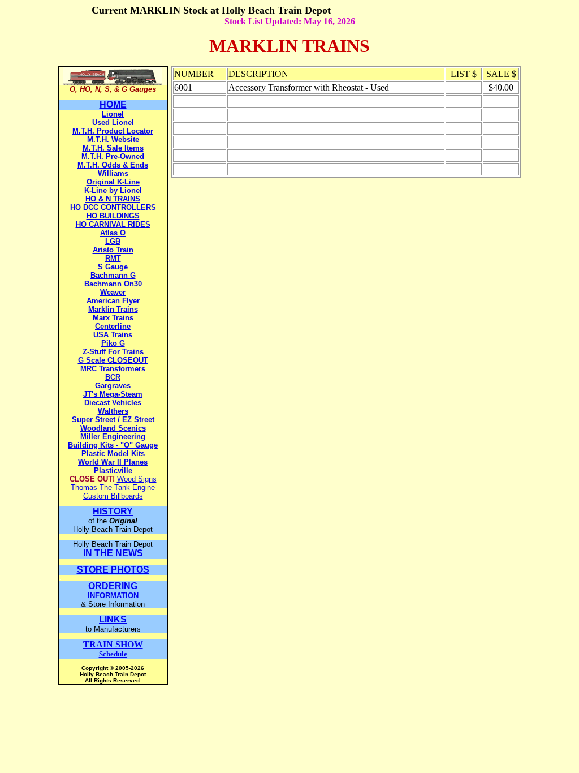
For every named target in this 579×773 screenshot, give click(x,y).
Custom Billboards (113, 496)
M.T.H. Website (113, 139)
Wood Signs (137, 479)
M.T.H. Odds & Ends (112, 165)
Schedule (113, 649)
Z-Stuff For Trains (113, 351)
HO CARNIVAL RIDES (113, 224)
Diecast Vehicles (112, 402)
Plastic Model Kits (113, 453)
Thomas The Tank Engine (113, 487)
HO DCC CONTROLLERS (113, 207)
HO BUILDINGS (113, 216)
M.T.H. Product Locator (112, 131)
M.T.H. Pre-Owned (112, 156)
